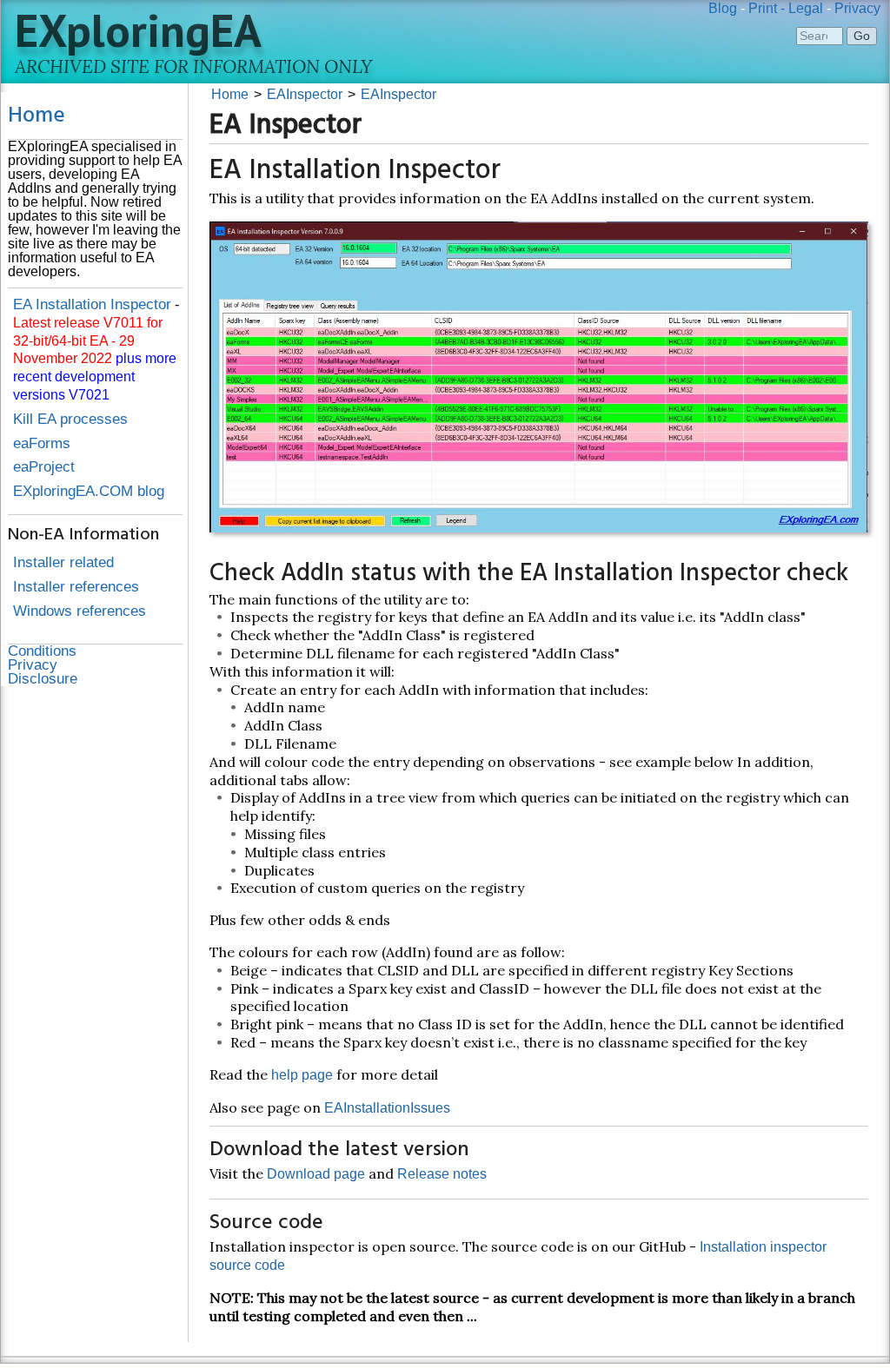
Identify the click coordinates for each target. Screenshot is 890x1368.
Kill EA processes (70, 419)
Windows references (79, 611)
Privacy (857, 8)
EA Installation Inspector (92, 304)
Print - (766, 8)
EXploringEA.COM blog (88, 491)
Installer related (63, 562)
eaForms (41, 443)
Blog (722, 8)
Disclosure (42, 679)
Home (36, 116)
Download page (316, 1173)
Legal (805, 8)
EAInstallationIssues (387, 1107)
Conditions (42, 651)
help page (302, 1074)
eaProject (44, 467)
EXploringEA (138, 30)
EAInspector (304, 94)
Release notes (442, 1173)
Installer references (76, 586)
